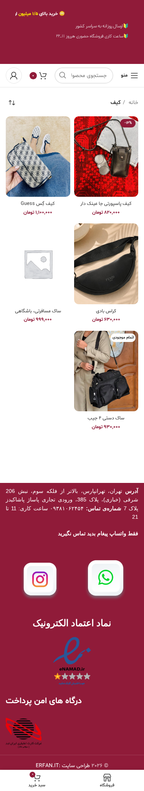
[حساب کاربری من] (14, 75)
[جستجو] (63, 75)
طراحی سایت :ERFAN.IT (63, 765)
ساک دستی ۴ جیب (106, 418)
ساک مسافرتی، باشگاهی (38, 311)
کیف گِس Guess (38, 203)
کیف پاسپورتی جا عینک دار (106, 203)
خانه (132, 102)
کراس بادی (106, 311)
